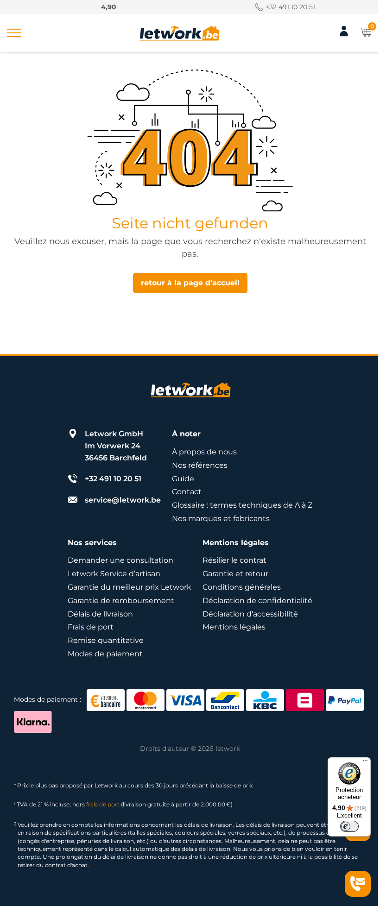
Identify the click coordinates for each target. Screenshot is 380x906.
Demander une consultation (120, 560)
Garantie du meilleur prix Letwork (129, 587)
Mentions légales (234, 627)
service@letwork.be (123, 500)
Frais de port (91, 627)
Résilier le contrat (234, 560)
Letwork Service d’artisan (114, 573)
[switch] (349, 826)
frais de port (103, 804)
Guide (183, 478)
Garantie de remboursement (121, 600)
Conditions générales (242, 587)
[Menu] (365, 762)
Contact (187, 491)
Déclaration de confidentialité (257, 600)
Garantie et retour (235, 573)
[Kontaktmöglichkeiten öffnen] (358, 884)
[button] (14, 33)
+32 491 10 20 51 (290, 7)
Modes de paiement (105, 653)
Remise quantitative (106, 640)
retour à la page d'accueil (190, 282)
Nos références (200, 465)
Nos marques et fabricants (221, 518)
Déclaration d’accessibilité (250, 614)
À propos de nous (204, 451)
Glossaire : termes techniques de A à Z (242, 505)
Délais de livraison (100, 614)
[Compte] (344, 35)
